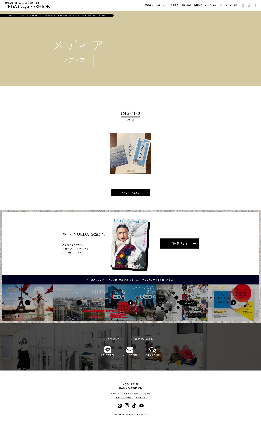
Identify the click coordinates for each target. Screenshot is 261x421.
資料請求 (198, 5)
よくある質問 (231, 5)
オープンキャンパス (214, 5)
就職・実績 (186, 5)
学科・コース (162, 5)
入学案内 (175, 5)
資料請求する (179, 243)
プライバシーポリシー (123, 397)
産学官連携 (34, 15)
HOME (10, 15)
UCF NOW (21, 15)
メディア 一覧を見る (130, 192)
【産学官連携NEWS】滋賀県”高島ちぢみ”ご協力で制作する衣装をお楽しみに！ (70, 15)
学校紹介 (149, 5)
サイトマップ (141, 397)
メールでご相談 (130, 354)
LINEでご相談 (107, 354)
